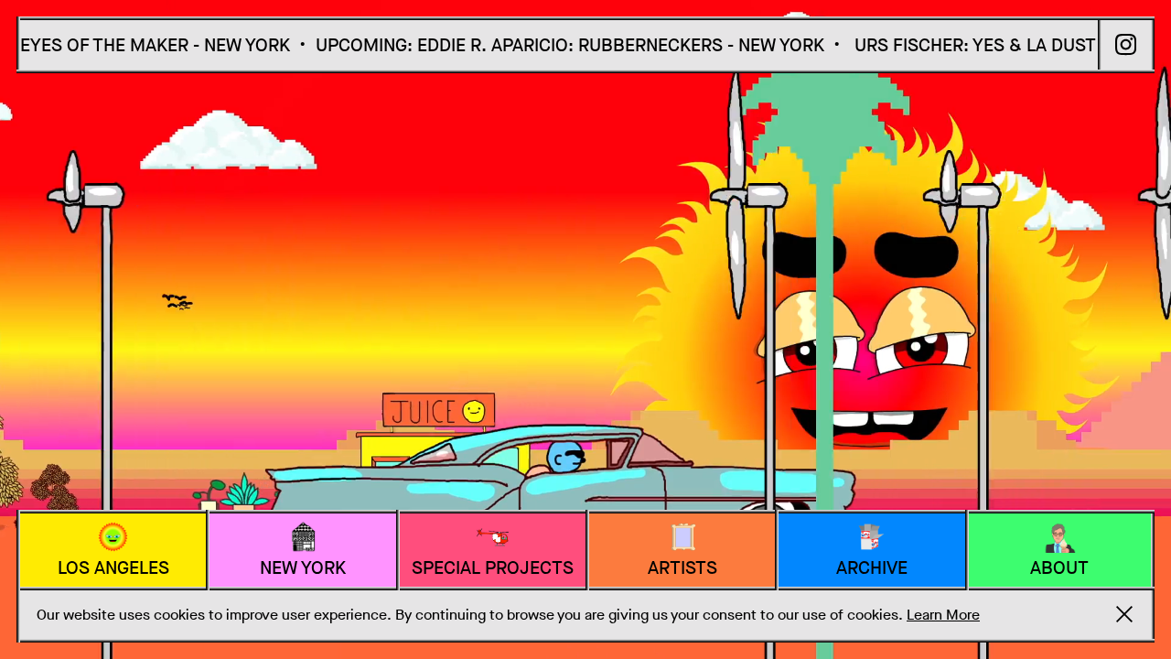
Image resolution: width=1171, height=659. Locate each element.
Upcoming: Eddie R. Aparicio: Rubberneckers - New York (539, 45)
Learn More (943, 614)
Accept (1124, 614)
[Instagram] (1126, 44)
